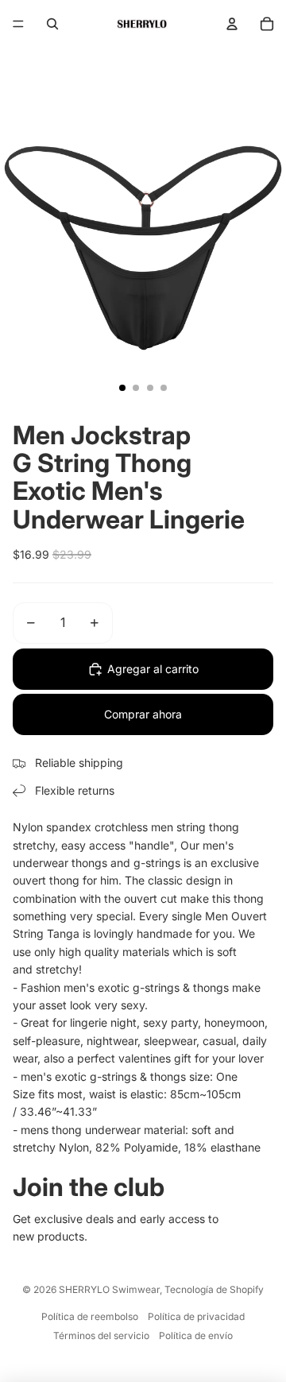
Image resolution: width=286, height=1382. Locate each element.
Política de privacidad (196, 1316)
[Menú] (18, 24)
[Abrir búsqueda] (52, 23)
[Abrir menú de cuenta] (231, 23)
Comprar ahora (143, 714)
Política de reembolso (89, 1316)
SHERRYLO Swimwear (109, 1289)
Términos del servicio (101, 1335)
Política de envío (196, 1335)
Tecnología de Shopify (214, 1289)
